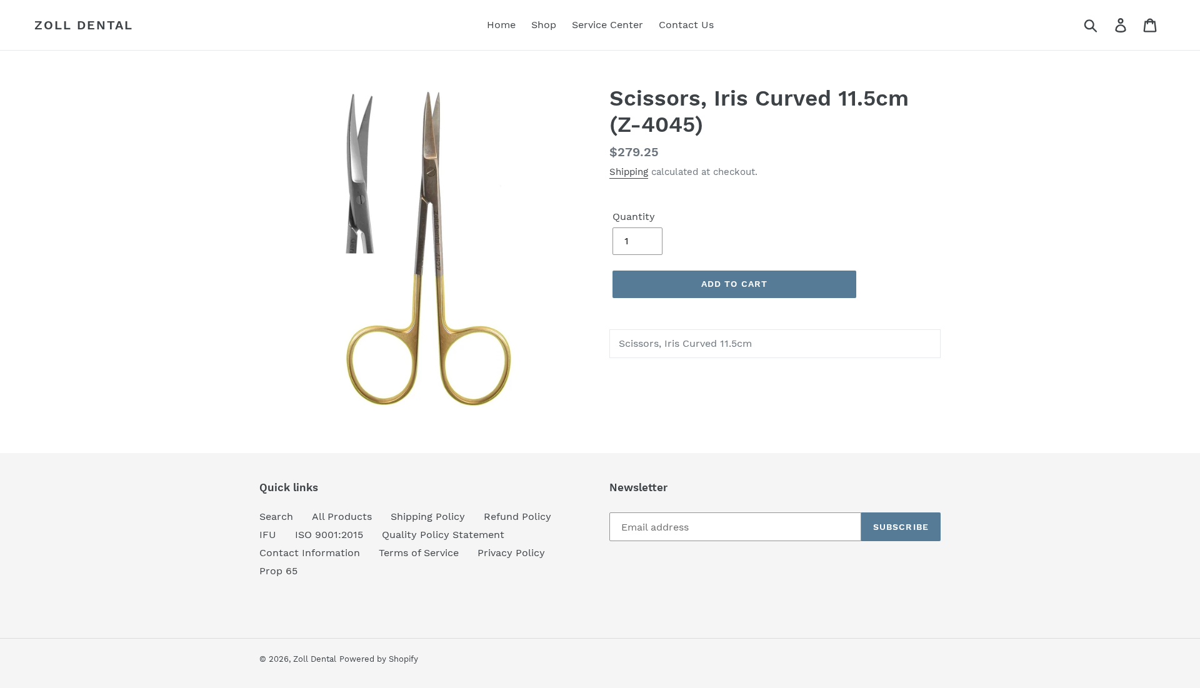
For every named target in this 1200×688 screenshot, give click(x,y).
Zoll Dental (83, 24)
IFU (267, 535)
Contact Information (309, 553)
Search (276, 516)
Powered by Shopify (378, 659)
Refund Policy (517, 516)
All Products (342, 516)
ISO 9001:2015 (329, 535)
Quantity (633, 216)
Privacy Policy (511, 553)
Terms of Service (419, 553)
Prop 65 (278, 571)
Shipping (628, 171)
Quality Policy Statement (443, 535)
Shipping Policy (428, 516)
